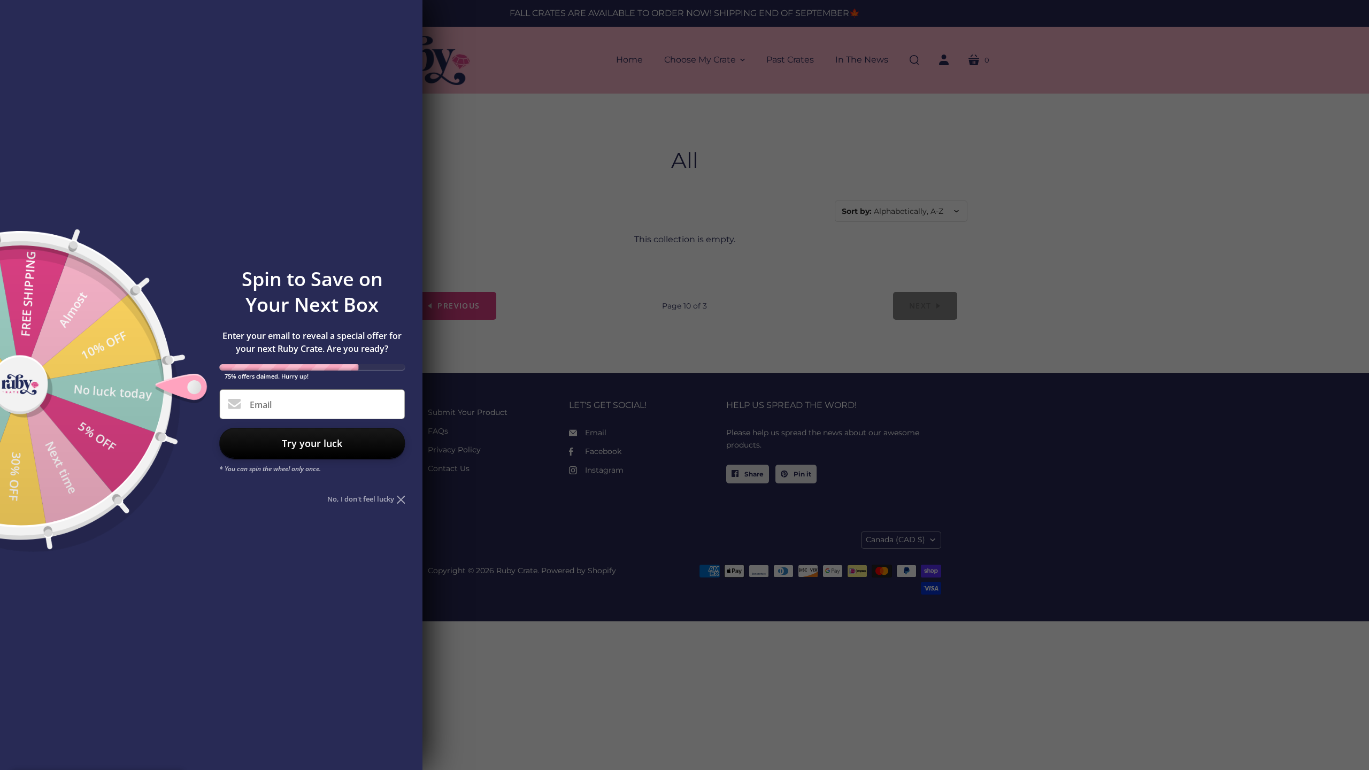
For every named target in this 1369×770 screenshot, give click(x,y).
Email (261, 405)
